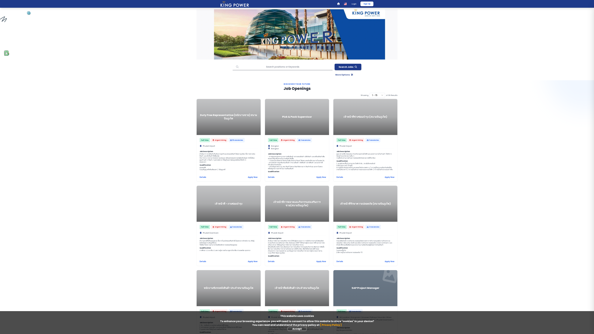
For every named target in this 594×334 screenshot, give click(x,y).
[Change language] (345, 4)
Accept (297, 329)
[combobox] (377, 95)
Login (354, 4)
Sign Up (367, 4)
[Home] (338, 3)
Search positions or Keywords (282, 61)
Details (203, 177)
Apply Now (253, 177)
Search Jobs (346, 67)
